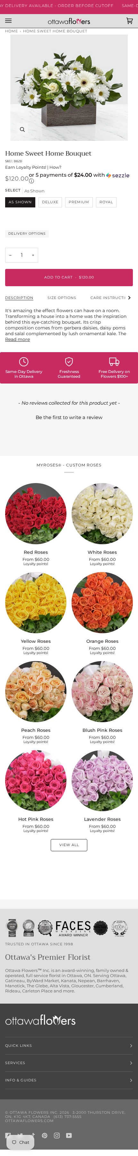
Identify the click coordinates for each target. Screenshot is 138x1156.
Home (11, 31)
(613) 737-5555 (68, 1117)
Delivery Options (27, 233)
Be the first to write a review (69, 417)
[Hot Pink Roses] (35, 780)
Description (19, 298)
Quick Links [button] (18, 1046)
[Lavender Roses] (102, 780)
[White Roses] (102, 513)
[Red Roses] (35, 513)
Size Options (61, 298)
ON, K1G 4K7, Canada (27, 1117)
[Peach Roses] (35, 691)
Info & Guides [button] (21, 1080)
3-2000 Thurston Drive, (99, 1113)
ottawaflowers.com (29, 1121)
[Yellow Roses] (35, 602)
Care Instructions (112, 298)
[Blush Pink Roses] (102, 691)
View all (69, 845)
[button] (81, 178)
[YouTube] (69, 1135)
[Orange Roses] (102, 602)
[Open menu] (14, 21)
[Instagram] (57, 1135)
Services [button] (15, 1063)
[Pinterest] (44, 1135)
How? (55, 167)
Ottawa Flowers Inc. (34, 1113)
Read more (17, 339)
